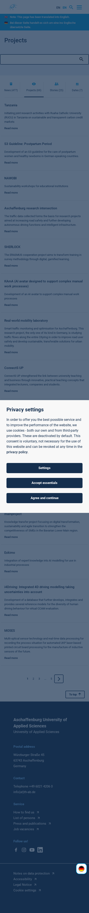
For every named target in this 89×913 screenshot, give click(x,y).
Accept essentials (44, 483)
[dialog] (44, 456)
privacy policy (17, 452)
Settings (44, 468)
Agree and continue (45, 498)
